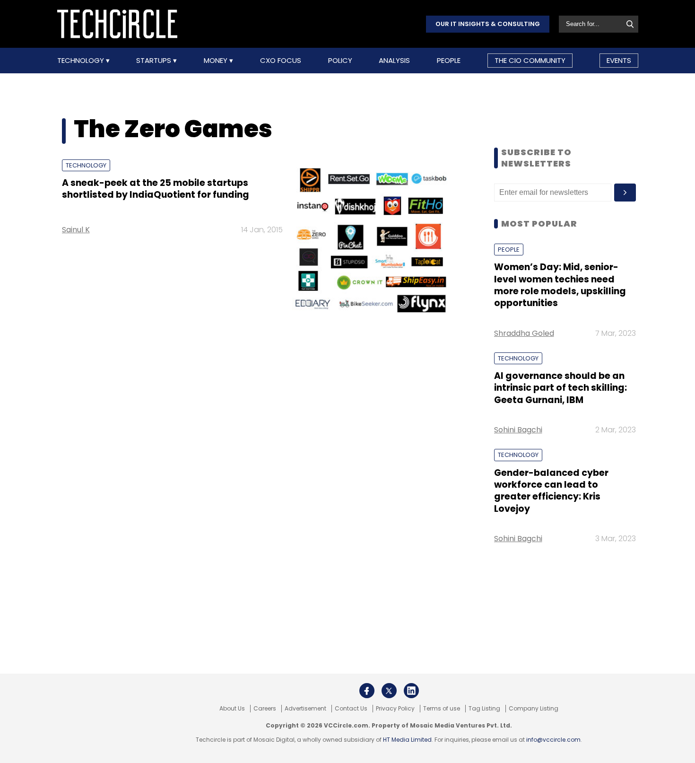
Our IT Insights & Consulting (487, 23)
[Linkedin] (411, 690)
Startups (154, 60)
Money (216, 60)
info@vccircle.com (553, 740)
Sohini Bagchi (518, 429)
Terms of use (441, 708)
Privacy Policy (395, 708)
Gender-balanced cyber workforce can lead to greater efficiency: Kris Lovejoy (551, 490)
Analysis (394, 60)
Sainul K (76, 229)
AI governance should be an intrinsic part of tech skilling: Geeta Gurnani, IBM (560, 387)
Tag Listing (484, 708)
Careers (264, 708)
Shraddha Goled (524, 333)
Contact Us (351, 708)
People (448, 60)
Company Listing (533, 708)
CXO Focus (280, 60)
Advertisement (305, 708)
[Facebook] (366, 690)
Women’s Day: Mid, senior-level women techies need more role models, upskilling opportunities (560, 285)
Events (619, 60)
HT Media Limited (407, 740)
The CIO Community (530, 60)
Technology (81, 60)
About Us (232, 708)
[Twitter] (389, 690)
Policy (340, 60)
